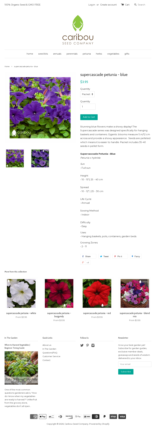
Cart (127, 4)
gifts (126, 53)
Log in (91, 4)
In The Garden (11, 338)
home (30, 53)
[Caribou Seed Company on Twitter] (82, 346)
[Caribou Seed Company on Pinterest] (87, 346)
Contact (46, 360)
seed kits (43, 53)
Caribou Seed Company (76, 424)
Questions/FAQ (50, 353)
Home (7, 66)
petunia (87, 53)
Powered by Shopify (99, 424)
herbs (99, 53)
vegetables (113, 53)
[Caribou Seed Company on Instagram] (93, 346)
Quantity (85, 88)
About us (47, 345)
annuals (57, 53)
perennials (72, 53)
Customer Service (51, 356)
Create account (108, 4)
